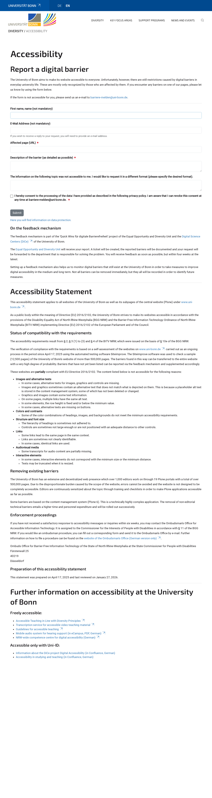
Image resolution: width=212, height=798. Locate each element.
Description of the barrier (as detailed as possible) (42, 157)
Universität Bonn (22, 5)
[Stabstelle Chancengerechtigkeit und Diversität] (32, 20)
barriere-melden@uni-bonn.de (108, 97)
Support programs (152, 20)
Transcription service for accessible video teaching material (53, 625)
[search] (201, 22)
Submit (17, 212)
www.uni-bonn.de (150, 349)
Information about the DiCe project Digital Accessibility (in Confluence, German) (65, 653)
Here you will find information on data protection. (40, 220)
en (68, 5)
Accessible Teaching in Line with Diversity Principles (48, 620)
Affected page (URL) (23, 142)
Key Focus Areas (121, 20)
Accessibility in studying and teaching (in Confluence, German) (54, 657)
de (60, 5)
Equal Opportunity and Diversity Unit (38, 249)
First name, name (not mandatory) (31, 108)
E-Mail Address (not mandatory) (30, 123)
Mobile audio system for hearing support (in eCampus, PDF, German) (58, 633)
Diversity (97, 20)
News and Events (183, 20)
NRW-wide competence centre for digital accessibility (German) (55, 637)
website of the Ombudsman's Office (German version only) (120, 538)
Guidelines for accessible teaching (37, 629)
